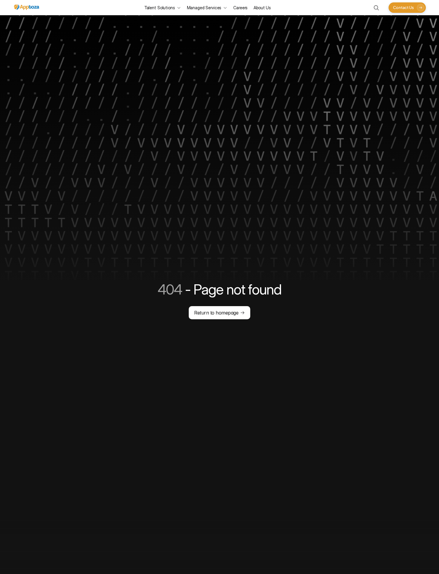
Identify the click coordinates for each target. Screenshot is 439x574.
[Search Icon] (376, 7)
